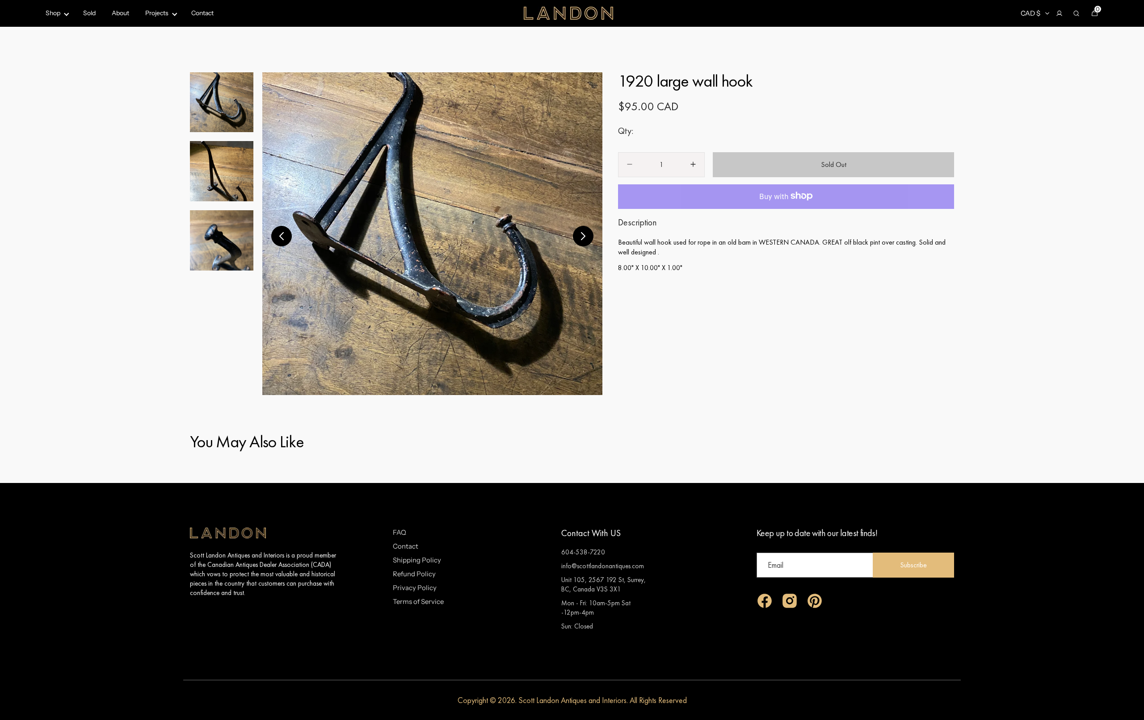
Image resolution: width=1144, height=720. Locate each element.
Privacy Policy (415, 587)
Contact (405, 546)
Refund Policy (414, 574)
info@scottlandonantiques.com (602, 566)
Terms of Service (418, 601)
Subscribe (913, 565)
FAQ (399, 532)
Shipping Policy (417, 560)
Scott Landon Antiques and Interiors (572, 700)
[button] (1059, 13)
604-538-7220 (583, 552)
